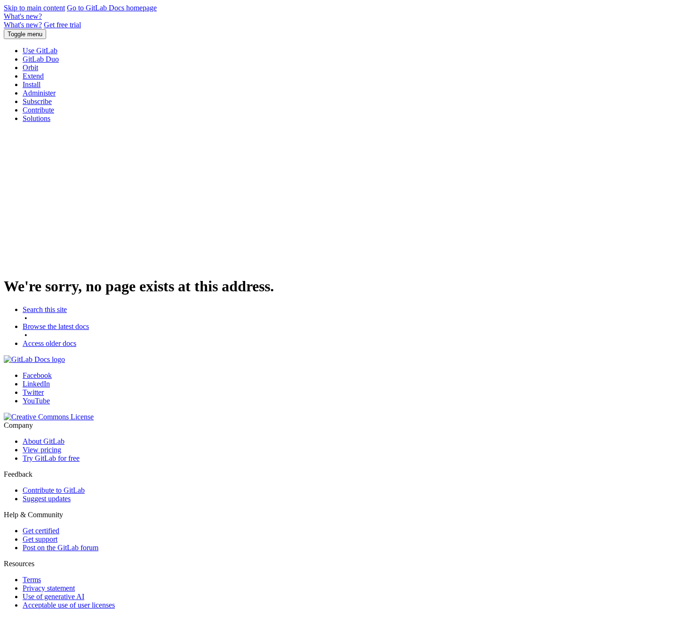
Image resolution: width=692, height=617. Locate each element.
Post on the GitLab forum (60, 548)
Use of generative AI (53, 597)
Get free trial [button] (62, 25)
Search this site (45, 309)
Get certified (41, 531)
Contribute (38, 110)
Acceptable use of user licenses (69, 605)
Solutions (36, 118)
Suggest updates (47, 499)
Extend (33, 76)
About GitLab (43, 441)
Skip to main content (34, 8)
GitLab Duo (41, 59)
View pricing (42, 450)
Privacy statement (49, 588)
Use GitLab (40, 51)
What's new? (23, 16)
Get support (40, 539)
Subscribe (37, 101)
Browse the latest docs (56, 326)
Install (31, 84)
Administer (39, 93)
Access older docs (49, 343)
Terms (32, 580)
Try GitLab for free (51, 458)
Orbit (30, 68)
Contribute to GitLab (54, 490)
